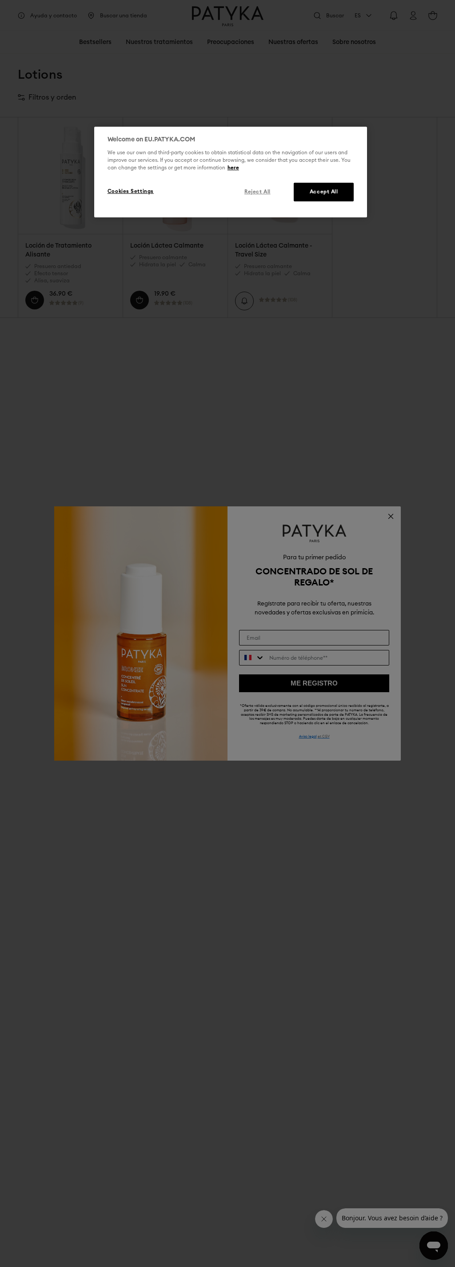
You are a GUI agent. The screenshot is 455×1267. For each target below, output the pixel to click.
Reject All (257, 191)
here (233, 167)
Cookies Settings (131, 191)
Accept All (324, 191)
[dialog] (230, 172)
